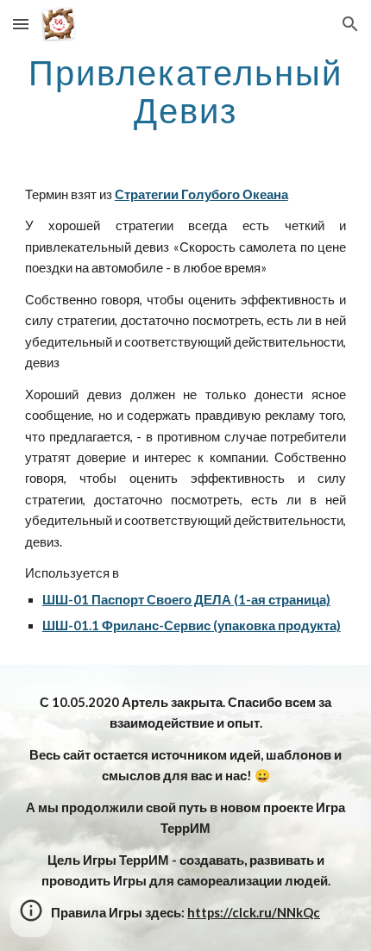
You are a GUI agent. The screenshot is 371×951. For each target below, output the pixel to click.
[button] (20, 23)
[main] (186, 91)
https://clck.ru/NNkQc (253, 912)
